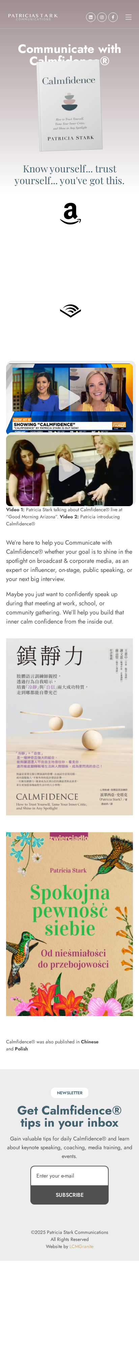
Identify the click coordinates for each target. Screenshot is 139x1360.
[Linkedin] (90, 17)
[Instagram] (102, 17)
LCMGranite (81, 1246)
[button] (128, 17)
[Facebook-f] (113, 17)
